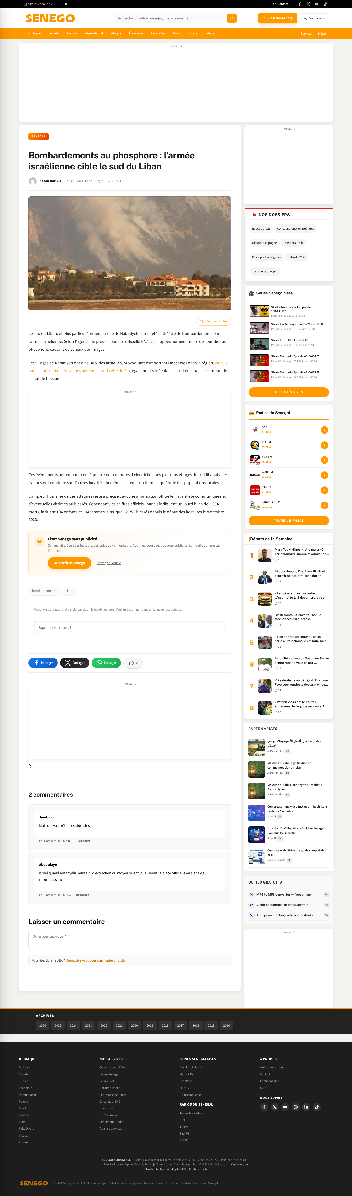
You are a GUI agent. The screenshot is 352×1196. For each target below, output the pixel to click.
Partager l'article (109, 563)
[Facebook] (299, 4)
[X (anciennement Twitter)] (308, 4)
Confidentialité (198, 1169)
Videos (23, 1135)
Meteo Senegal (109, 1074)
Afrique (116, 33)
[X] (275, 1107)
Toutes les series (289, 392)
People (23, 1101)
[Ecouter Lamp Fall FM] (324, 505)
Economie (25, 1088)
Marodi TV (186, 1074)
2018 (165, 1025)
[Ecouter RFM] (324, 430)
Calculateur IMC (109, 1101)
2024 (73, 1025)
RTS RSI (184, 1140)
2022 (104, 1025)
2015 (211, 1025)
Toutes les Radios (191, 1113)
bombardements (44, 591)
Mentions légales (170, 1169)
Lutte (22, 1122)
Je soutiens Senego (69, 563)
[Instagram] (296, 1107)
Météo (322, 33)
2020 (134, 1025)
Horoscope (106, 1108)
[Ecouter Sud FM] (324, 460)
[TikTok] (325, 4)
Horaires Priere (109, 1088)
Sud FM (184, 1134)
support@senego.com (234, 1164)
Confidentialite (269, 1081)
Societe (24, 1074)
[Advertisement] (176, 84)
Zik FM (184, 1127)
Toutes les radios (288, 521)
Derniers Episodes (192, 1067)
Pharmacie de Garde (113, 1095)
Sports (192, 33)
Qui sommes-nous (272, 1067)
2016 (196, 1025)
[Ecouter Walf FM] (324, 475)
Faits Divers (26, 1128)
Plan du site (151, 1169)
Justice (71, 33)
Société (53, 33)
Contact (265, 1074)
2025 (58, 1025)
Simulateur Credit (111, 1122)
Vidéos (209, 33)
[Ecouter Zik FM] (324, 445)
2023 (88, 1025)
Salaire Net (106, 1081)
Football (24, 1115)
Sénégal (38, 136)
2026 (42, 1025)
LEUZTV (185, 1088)
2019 (150, 1025)
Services (306, 33)
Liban (69, 591)
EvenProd (186, 1081)
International (93, 33)
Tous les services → (112, 1128)
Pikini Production (191, 1095)
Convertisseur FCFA (112, 1067)
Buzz (176, 33)
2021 (119, 1025)
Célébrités (158, 33)
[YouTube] (317, 4)
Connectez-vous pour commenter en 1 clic (95, 960)
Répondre (84, 841)
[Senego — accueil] (51, 18)
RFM (182, 1120)
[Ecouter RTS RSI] (324, 490)
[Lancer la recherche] (232, 18)
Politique (34, 33)
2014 (226, 1025)
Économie (136, 33)
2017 (180, 1025)
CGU (263, 1088)
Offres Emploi (108, 1115)
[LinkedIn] (306, 1107)
